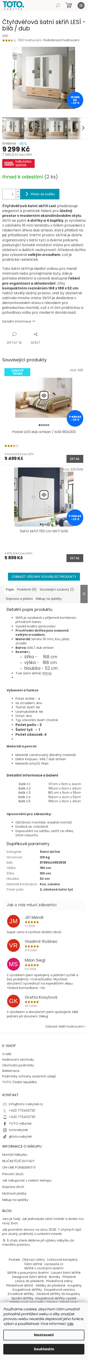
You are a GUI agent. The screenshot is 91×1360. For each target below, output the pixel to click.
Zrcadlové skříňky (21, 1294)
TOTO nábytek (20, 1123)
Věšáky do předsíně (50, 1285)
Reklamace (10, 1071)
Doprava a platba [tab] (19, 599)
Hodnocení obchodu (18, 1059)
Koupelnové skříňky (27, 1289)
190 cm (45, 868)
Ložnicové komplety (62, 1259)
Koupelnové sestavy (59, 1289)
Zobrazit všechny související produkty (43, 576)
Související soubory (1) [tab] (57, 589)
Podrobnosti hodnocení (61, 40)
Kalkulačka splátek (23, 163)
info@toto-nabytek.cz (26, 1104)
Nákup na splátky (15, 1200)
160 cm (45, 873)
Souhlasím (44, 1349)
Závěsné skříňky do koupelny (58, 1294)
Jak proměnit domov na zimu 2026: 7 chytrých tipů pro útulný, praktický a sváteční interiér (41, 1232)
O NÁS (6, 1054)
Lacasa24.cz (53, 1264)
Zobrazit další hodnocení (64, 1026)
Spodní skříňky (22, 1298)
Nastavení (44, 1334)
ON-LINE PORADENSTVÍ (19, 1167)
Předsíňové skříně (19, 1285)
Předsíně (69, 1277)
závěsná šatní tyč (58, 889)
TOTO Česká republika (19, 1082)
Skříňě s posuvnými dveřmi (28, 1272)
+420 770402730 (22, 1110)
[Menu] (81, 5)
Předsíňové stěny (59, 1281)
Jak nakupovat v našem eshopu (26, 1180)
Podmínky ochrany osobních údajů (29, 1076)
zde (70, 1323)
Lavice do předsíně (29, 1281)
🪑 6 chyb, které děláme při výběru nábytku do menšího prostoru (38, 1242)
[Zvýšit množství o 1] (18, 191)
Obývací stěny (33, 1259)
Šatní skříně (50, 852)
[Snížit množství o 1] (18, 196)
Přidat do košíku (43, 194)
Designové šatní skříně (29, 1277)
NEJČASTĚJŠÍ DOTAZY (18, 1161)
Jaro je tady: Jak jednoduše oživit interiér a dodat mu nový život (43, 1221)
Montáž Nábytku (14, 1155)
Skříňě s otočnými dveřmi (43, 1268)
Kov (43, 884)
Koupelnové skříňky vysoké (56, 1298)
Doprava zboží (13, 1187)
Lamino (54, 884)
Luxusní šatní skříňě (66, 1272)
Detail (75, 459)
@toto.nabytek (20, 1136)
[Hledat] (57, 5)
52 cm (45, 878)
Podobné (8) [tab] (27, 589)
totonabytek (18, 1130)
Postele (14, 1259)
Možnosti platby (14, 1193)
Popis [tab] (10, 589)
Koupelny (75, 1285)
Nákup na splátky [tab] (49, 599)
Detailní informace (16, 321)
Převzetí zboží (12, 1174)
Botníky (54, 1277)
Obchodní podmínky (18, 1065)
